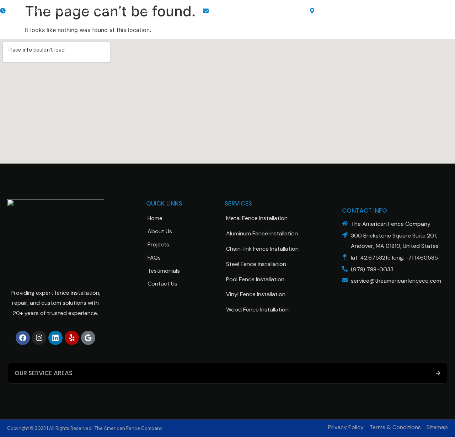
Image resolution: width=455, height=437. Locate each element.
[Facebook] (23, 338)
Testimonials (164, 271)
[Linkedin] (55, 338)
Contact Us (162, 283)
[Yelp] (72, 338)
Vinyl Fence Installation (255, 294)
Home (155, 218)
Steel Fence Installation (256, 264)
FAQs (154, 257)
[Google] (88, 338)
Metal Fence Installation (257, 218)
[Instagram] (39, 338)
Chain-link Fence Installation (262, 248)
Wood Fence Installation (257, 309)
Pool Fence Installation (255, 279)
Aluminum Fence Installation (262, 233)
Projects (158, 244)
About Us (160, 231)
